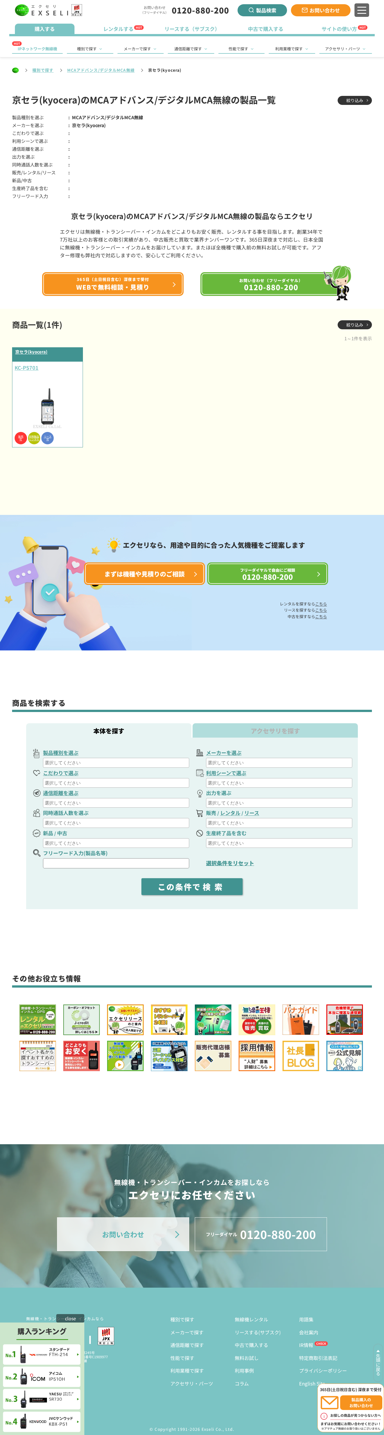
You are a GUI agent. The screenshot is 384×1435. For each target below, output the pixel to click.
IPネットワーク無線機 (37, 48)
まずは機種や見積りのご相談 (144, 573)
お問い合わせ (325, 10)
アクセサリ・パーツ (342, 48)
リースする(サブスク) (258, 1332)
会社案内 (308, 1332)
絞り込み (354, 100)
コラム (242, 1383)
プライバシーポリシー (323, 1370)
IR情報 (306, 1344)
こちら (321, 604)
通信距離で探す (188, 48)
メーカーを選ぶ (223, 752)
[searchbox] (117, 763)
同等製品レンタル (34, 438)
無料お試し (247, 1357)
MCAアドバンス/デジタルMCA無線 (101, 70)
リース (251, 812)
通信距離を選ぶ (60, 792)
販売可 (20, 438)
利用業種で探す (289, 48)
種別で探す (87, 48)
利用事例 (244, 1370)
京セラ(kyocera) (31, 352)
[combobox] (116, 762)
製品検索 (266, 10)
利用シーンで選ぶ (226, 772)
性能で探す (238, 48)
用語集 (306, 1319)
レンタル (230, 812)
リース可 (47, 438)
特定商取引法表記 (318, 1357)
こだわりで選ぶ (60, 772)
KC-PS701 (27, 367)
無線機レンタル (251, 1319)
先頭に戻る (378, 1364)
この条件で (192, 886)
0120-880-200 (200, 10)
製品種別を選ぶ (60, 752)
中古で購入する (251, 1344)
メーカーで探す (137, 48)
